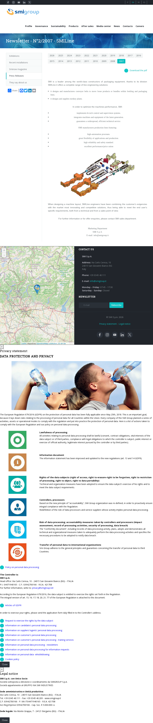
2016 (138, 55)
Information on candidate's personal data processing (30, 625)
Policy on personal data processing (22, 567)
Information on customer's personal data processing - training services (39, 639)
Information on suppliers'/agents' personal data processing (33, 630)
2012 (78, 61)
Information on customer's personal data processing (30, 635)
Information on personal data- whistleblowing (27, 654)
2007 (121, 61)
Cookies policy (12, 659)
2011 (86, 61)
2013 (69, 61)
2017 (130, 55)
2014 (60, 61)
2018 (121, 55)
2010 (95, 61)
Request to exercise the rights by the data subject (29, 620)
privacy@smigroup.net (42, 587)
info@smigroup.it (98, 281)
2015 (52, 61)
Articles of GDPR (13, 605)
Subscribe (116, 305)
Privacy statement (108, 323)
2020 (104, 55)
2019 (112, 55)
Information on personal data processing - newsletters (31, 644)
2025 (60, 55)
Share (14, 90)
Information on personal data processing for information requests (37, 649)
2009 (104, 61)
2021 (95, 55)
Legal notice (124, 323)
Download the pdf (138, 70)
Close (5, 664)
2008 (112, 61)
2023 (78, 55)
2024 (69, 55)
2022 (86, 55)
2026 (52, 55)
